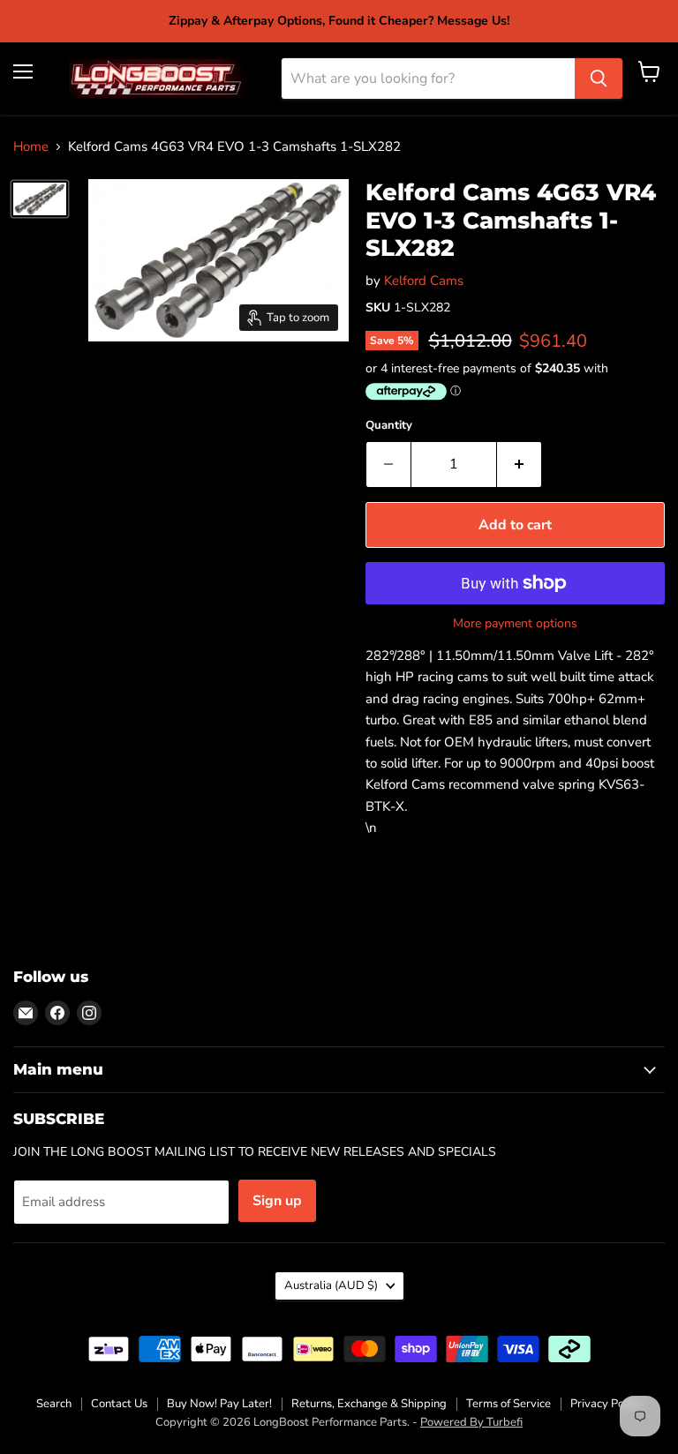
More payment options (515, 624)
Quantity (388, 425)
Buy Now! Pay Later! (219, 1404)
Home (31, 146)
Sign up (277, 1200)
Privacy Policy (606, 1404)
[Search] (598, 78)
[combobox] (428, 78)
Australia (331, 1285)
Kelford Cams (423, 280)
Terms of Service (508, 1404)
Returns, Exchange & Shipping (369, 1404)
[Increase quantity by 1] (519, 464)
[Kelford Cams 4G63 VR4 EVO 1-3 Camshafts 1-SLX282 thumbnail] (39, 199)
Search (54, 1404)
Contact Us (119, 1404)
